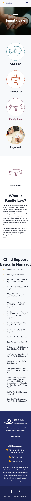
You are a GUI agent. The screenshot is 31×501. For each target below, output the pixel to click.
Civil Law (15, 63)
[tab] (15, 269)
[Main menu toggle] (28, 3)
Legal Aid (15, 147)
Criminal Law (15, 91)
